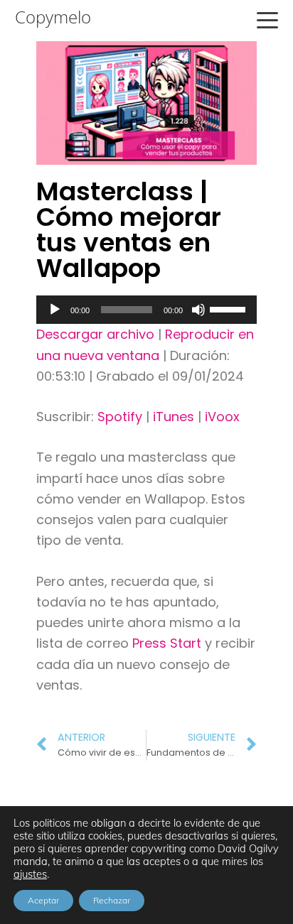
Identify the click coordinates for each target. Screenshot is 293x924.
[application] (146, 309)
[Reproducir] (55, 310)
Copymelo (53, 17)
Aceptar (43, 900)
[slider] (230, 308)
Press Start (168, 643)
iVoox (222, 416)
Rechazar (111, 900)
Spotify (119, 416)
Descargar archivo (95, 334)
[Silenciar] (198, 310)
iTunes (173, 416)
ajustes (30, 874)
